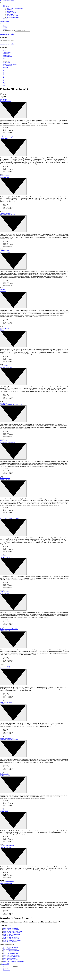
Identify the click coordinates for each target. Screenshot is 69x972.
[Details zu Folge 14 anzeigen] (13, 602)
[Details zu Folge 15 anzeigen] (13, 639)
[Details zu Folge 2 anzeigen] (13, 147)
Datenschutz (6, 970)
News (4, 26)
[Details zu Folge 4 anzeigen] (13, 223)
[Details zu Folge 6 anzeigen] (13, 300)
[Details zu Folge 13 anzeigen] (13, 566)
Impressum (6, 968)
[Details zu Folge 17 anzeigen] (13, 713)
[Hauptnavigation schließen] (0, 2)
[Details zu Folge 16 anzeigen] (13, 677)
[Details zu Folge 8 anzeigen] (13, 376)
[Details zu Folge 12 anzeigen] (13, 527)
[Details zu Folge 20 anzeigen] (13, 820)
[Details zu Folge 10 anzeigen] (13, 451)
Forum (5, 29)
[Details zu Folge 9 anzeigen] (13, 413)
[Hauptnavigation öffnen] (0, 23)
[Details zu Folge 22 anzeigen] (13, 892)
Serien (5, 27)
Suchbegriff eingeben (9, 30)
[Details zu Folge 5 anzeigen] (13, 261)
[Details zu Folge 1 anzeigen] (13, 110)
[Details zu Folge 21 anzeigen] (13, 856)
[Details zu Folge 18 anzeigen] (13, 748)
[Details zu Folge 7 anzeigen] (13, 339)
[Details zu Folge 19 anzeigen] (13, 784)
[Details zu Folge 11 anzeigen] (13, 488)
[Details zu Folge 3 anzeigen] (13, 186)
